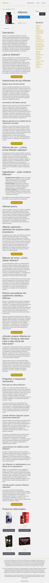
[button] (15, 13)
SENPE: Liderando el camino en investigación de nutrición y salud (40, 38)
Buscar (37, 11)
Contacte (43, 3)
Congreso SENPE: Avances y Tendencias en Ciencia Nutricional (40, 64)
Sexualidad (8, 9)
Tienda (37, 3)
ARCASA (5, 3)
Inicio (3, 9)
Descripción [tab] (6, 28)
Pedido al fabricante (24, 17)
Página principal (30, 3)
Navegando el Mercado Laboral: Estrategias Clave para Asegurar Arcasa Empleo (40, 46)
